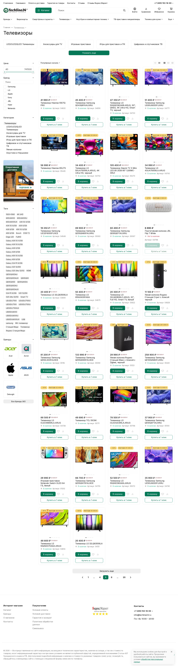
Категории (9, 117)
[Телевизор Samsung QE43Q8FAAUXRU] (89, 82)
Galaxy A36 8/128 (13, 252)
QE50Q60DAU (11, 274)
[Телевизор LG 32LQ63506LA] (54, 274)
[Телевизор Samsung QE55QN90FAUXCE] (89, 337)
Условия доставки (41, 614)
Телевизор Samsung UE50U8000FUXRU (154, 482)
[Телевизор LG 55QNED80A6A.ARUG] (124, 460)
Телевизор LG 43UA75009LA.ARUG (155, 169)
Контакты (71, 3)
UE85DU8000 (11, 312)
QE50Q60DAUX (12, 278)
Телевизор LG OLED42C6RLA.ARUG (120, 421)
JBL (9, 101)
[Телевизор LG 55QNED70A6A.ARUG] (54, 523)
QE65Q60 (25, 278)
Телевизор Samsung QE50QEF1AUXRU (154, 421)
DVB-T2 (26, 233)
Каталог (7, 610)
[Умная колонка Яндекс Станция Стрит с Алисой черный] (159, 274)
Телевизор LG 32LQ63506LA (54, 295)
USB (23, 319)
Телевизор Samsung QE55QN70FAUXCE (85, 482)
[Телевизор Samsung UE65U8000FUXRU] (159, 82)
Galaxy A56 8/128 (13, 259)
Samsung (11, 87)
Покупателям (39, 606)
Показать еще (89, 53)
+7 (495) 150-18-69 (162, 3)
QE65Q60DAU (11, 286)
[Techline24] (15, 10)
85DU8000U (22, 218)
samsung (9, 323)
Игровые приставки (16, 136)
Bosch (18, 233)
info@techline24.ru (142, 615)
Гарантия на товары (55, 3)
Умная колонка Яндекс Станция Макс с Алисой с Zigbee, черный (122, 360)
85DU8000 (10, 218)
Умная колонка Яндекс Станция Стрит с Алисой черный (157, 297)
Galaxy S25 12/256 (13, 267)
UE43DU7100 (11, 301)
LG (9, 90)
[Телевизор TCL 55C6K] (89, 400)
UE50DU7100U (25, 304)
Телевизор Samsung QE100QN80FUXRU (154, 358)
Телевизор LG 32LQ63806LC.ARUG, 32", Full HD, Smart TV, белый (122, 297)
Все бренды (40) (18, 401)
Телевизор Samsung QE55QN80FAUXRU (85, 232)
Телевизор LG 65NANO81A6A (82, 296)
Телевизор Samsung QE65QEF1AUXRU (120, 232)
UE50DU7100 (11, 304)
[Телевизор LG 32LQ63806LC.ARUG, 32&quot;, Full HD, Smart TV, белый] (124, 274)
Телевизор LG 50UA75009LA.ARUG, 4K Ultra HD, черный (87, 170)
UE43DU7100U (25, 301)
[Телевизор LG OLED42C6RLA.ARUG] (124, 400)
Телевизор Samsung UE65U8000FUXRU (154, 104)
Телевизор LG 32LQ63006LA (89, 543)
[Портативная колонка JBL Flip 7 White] (159, 210)
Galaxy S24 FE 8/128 (14, 263)
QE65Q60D (10, 282)
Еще (170, 19)
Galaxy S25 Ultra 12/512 (15, 271)
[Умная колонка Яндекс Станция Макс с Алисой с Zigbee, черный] (124, 337)
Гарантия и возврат (42, 618)
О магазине (8, 3)
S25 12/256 (23, 293)
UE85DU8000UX (12, 319)
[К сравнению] (63, 118)
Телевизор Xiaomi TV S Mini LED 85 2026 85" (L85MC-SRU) (123, 170)
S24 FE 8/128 (11, 293)
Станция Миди (12, 327)
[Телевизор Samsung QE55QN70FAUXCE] (89, 460)
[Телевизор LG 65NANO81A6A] (89, 274)
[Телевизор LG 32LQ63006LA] (89, 523)
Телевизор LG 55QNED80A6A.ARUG (120, 482)
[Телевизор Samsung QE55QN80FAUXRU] (89, 210)
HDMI (29, 271)
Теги (6, 208)
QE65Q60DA (22, 282)
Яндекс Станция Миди (15, 331)
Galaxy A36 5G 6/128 (14, 241)
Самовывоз (20, 3)
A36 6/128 (23, 226)
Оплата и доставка (36, 3)
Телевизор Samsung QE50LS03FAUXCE (50, 358)
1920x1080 (10, 214)
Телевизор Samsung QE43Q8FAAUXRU (85, 104)
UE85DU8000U (12, 316)
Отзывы (81, 3)
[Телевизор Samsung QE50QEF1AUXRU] (159, 400)
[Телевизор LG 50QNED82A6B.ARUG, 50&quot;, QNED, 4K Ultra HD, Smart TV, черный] (124, 82)
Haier (10, 105)
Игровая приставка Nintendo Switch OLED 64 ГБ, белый (53, 483)
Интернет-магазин (13, 606)
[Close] (171, 651)
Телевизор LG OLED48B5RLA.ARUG (51, 421)
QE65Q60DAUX (12, 289)
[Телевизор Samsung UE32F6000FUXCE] (54, 210)
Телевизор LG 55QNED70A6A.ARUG (51, 544)
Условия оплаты (40, 610)
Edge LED (10, 237)
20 (124, 577)
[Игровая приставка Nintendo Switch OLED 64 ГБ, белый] (54, 460)
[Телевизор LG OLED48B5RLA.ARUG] (54, 400)
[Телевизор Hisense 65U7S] (54, 148)
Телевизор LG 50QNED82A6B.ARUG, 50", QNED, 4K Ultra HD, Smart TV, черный (123, 106)
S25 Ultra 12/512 (12, 297)
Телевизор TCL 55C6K (86, 420)
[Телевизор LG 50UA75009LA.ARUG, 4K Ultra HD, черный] (89, 148)
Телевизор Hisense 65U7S (53, 168)
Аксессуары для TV (15, 133)
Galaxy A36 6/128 (13, 248)
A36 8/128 (10, 229)
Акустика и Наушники (17, 153)
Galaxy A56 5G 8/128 (14, 256)
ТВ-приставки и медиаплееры (127, 19)
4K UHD (20, 214)
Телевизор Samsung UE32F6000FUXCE (50, 232)
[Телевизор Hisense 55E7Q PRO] (54, 82)
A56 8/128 (10, 233)
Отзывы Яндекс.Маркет (98, 3)
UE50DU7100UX (12, 308)
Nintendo (11, 108)
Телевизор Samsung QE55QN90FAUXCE (85, 358)
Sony (10, 97)
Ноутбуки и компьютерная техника (91, 19)
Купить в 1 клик (54, 124)
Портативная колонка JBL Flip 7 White (158, 232)
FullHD (18, 237)
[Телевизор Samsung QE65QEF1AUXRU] (124, 210)
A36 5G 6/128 (24, 222)
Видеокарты (22, 19)
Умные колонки (13, 149)
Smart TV (24, 297)
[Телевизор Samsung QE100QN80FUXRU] (159, 337)
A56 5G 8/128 (21, 229)
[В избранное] (58, 118)
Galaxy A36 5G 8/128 (14, 244)
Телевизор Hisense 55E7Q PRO (53, 104)
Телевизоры (64, 19)
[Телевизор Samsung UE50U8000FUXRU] (159, 460)
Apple (10, 94)
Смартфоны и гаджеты (42, 19)
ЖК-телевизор (21, 323)
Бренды (6, 19)
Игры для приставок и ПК (19, 140)
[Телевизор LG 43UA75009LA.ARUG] (159, 148)
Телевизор (25, 327)
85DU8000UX (11, 222)
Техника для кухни (153, 19)
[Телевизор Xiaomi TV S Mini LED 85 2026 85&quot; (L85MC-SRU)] (124, 148)
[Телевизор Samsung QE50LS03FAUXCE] (54, 337)
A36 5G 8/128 (11, 226)
